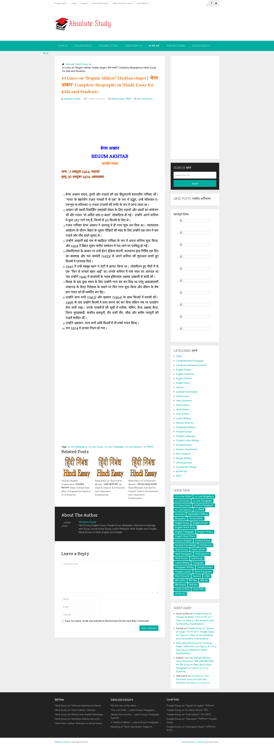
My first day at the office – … (125, 705)
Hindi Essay (206, 545)
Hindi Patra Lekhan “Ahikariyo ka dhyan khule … (79, 723)
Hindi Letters (183, 405)
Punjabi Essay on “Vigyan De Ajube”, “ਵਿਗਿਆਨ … (191, 705)
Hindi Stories (142, 3)
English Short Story (185, 536)
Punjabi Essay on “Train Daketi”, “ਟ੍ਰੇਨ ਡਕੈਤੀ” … (190, 714)
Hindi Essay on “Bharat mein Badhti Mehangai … (79, 714)
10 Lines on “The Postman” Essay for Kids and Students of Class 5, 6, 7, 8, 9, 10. (193, 679)
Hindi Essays (132, 45)
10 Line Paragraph (114, 446)
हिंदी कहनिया (180, 580)
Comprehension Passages (190, 360)
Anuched (180, 514)
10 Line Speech (133, 446)
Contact (84, 3)
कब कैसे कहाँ (154, 45)
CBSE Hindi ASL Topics (122, 3)
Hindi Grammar (184, 400)
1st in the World (183, 496)
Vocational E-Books (186, 467)
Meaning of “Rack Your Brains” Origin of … (132, 726)
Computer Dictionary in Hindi (191, 365)
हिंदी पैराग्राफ (180, 585)
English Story (183, 383)
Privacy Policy (61, 3)
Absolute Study (62, 742)
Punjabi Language (185, 436)
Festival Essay (202, 540)
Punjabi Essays (83, 45)
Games (180, 387)
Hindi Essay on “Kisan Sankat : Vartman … (76, 710)
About (73, 3)
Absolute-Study (72, 98)
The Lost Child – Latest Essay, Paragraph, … (133, 710)
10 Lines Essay (183, 505)
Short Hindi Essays (100, 3)
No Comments (145, 98)
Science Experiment (186, 449)
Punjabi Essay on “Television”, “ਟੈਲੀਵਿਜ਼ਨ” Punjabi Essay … (191, 721)
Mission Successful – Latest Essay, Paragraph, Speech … (135, 716)
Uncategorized (184, 462)
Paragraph (198, 562)
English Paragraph (184, 531)
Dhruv (179, 643)
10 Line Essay (95, 446)
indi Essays (197, 558)
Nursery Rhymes (185, 422)
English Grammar (185, 374)
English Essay (182, 523)
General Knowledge (186, 391)
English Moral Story (185, 527)
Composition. (196, 518)
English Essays (201, 45)
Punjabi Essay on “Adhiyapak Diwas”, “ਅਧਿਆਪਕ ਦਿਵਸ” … (191, 728)
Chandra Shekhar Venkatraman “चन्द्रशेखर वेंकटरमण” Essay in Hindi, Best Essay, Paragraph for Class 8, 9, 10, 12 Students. (76, 488)
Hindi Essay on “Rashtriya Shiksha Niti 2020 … (78, 719)
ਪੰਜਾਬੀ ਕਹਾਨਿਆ (182, 589)
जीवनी (128, 98)
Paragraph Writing (185, 427)
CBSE (179, 356)
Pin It (45, 53)
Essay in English (183, 540)
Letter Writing (183, 418)
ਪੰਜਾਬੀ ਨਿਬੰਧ (198, 589)
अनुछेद (207, 576)
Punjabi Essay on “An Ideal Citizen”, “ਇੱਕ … (188, 710)
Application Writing (198, 514)
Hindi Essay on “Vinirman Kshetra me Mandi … (78, 705)
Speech (197, 576)
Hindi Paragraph (183, 554)
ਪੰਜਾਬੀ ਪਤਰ (180, 593)
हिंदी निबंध (193, 580)
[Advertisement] (109, 123)
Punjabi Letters (108, 45)
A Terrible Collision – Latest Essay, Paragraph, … (135, 722)
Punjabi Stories (175, 45)
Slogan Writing (183, 458)
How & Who (182, 414)
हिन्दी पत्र (193, 585)
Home (61, 45)
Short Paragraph (203, 571)
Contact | (201, 742)
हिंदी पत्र (204, 580)
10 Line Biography (77, 446)
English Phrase (184, 378)
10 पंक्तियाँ (148, 446)
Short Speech (183, 453)
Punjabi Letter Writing (187, 440)
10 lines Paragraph (203, 505)
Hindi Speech (202, 554)
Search (195, 183)
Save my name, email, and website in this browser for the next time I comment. (107, 621)
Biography (180, 518)
